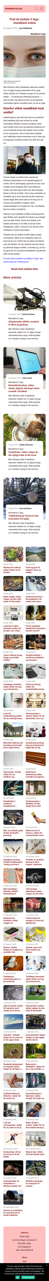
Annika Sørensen (26, 445)
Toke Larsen (27, 378)
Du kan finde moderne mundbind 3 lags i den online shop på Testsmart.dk (23, 260)
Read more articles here (24, 268)
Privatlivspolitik (28, 1277)
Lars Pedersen (25, 28)
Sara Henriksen (25, 508)
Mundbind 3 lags (38, 34)
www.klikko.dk (26, 1250)
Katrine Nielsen (28, 314)
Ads (24, 1261)
